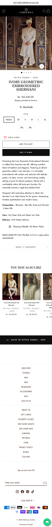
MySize (9, 119)
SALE (26, 396)
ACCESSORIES (26, 391)
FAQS (26, 442)
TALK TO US (26, 400)
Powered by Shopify (26, 524)
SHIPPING (26, 433)
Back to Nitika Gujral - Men (27, 340)
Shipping (18, 100)
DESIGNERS (26, 387)
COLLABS (26, 456)
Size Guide (28, 106)
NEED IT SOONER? (26, 247)
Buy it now (26, 152)
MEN (26, 377)
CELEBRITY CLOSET (26, 419)
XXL (21, 127)
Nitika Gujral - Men (26, 77)
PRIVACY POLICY (26, 447)
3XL (30, 127)
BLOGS (26, 452)
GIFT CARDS (26, 414)
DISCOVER (26, 368)
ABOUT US (26, 409)
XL (45, 119)
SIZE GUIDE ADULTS (26, 424)
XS (18, 119)
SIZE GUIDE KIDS (26, 428)
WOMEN (26, 372)
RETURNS (26, 438)
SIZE (26, 114)
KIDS (26, 382)
